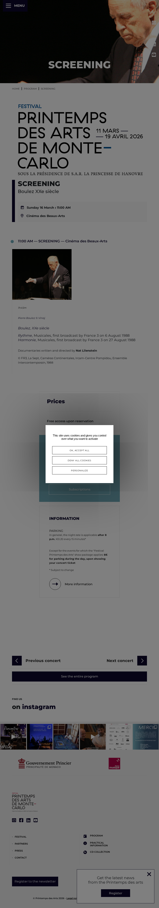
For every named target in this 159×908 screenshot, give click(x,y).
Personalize (79, 470)
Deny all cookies (79, 460)
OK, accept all (79, 450)
